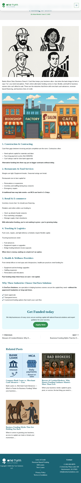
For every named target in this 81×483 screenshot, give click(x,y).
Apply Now (40, 325)
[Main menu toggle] (76, 5)
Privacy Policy (40, 472)
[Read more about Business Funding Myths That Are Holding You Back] (22, 412)
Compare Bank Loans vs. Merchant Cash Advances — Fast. (20, 381)
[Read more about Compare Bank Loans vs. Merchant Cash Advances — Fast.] (22, 365)
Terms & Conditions (40, 475)
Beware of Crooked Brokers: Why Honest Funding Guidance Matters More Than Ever (56, 382)
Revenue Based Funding (40, 462)
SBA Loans (40, 465)
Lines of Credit (40, 460)
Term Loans (40, 467)
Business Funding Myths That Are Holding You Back (20, 428)
